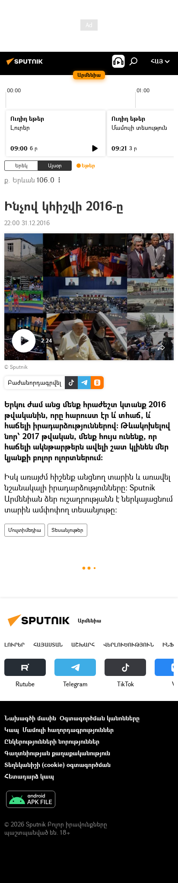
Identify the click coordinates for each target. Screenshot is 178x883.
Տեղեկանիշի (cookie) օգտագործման (57, 764)
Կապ (11, 730)
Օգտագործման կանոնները (100, 718)
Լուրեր (20, 127)
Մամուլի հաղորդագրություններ (68, 730)
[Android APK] (30, 800)
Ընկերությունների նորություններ (51, 741)
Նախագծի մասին (30, 718)
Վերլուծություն (128, 644)
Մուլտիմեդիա (24, 530)
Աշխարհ (83, 644)
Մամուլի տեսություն (139, 127)
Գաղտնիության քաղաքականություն (57, 753)
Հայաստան (48, 644)
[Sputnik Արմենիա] (26, 64)
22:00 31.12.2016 (27, 223)
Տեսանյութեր (67, 530)
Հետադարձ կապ (29, 776)
